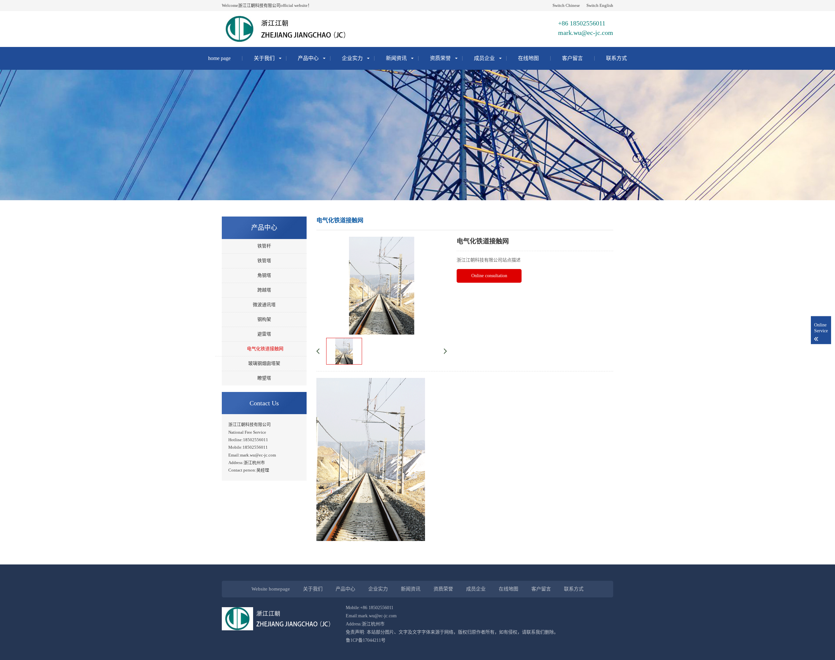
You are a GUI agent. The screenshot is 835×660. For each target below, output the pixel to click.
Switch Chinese (566, 5)
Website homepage (270, 589)
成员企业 (484, 58)
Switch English (599, 5)
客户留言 (572, 58)
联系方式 (616, 58)
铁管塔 (264, 260)
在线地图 (528, 58)
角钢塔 (264, 275)
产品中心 (308, 58)
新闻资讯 (396, 58)
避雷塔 (264, 334)
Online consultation (489, 275)
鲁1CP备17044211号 (366, 640)
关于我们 (264, 58)
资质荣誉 (440, 58)
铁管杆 (264, 246)
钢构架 (264, 319)
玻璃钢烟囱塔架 (264, 363)
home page (219, 58)
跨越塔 (264, 290)
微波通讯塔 (264, 304)
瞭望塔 (264, 378)
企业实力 (352, 58)
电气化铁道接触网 (265, 348)
